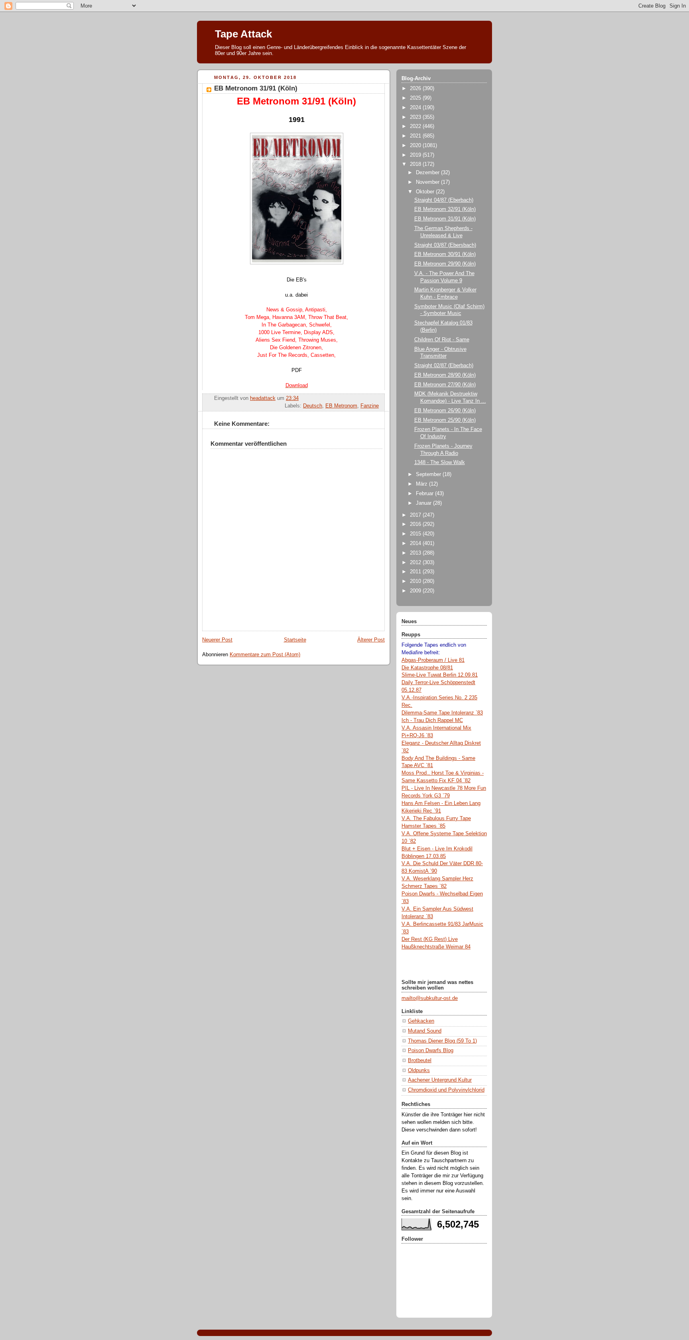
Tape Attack (243, 34)
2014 (416, 543)
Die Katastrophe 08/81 (427, 668)
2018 (416, 164)
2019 (416, 155)
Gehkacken (421, 1021)
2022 (416, 126)
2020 (416, 145)
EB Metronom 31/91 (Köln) (445, 219)
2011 (416, 572)
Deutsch (312, 406)
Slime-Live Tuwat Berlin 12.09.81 (440, 675)
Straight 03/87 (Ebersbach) (445, 245)
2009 (416, 591)
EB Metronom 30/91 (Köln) (445, 254)
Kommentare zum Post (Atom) (265, 654)
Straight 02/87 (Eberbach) (443, 365)
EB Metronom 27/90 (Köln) (445, 385)
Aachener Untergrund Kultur (440, 1080)
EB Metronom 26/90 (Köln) (445, 410)
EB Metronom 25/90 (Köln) (445, 420)
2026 (416, 88)
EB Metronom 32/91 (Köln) (445, 209)
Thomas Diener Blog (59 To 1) (442, 1041)
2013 (416, 553)
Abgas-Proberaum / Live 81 (433, 660)
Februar (425, 493)
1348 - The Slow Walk (439, 462)
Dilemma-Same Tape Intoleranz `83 (442, 713)
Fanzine (369, 406)
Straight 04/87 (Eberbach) (443, 200)
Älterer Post (371, 640)
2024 (416, 107)
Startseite (295, 640)
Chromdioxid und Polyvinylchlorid (446, 1090)
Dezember (428, 172)
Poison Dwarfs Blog (430, 1050)
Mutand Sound (424, 1031)
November (428, 182)
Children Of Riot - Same (441, 339)
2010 (416, 581)
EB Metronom (341, 406)
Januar (424, 503)
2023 (416, 117)
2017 (416, 515)
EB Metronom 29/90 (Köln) (445, 264)
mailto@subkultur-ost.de (430, 998)
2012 (416, 562)
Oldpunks (419, 1070)
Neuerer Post (217, 640)
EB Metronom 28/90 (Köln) (445, 375)
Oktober (426, 192)
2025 (416, 98)
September (429, 474)
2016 (416, 524)
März (422, 484)
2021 (416, 136)
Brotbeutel (419, 1060)
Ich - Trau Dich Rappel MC (432, 720)
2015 (416, 534)
